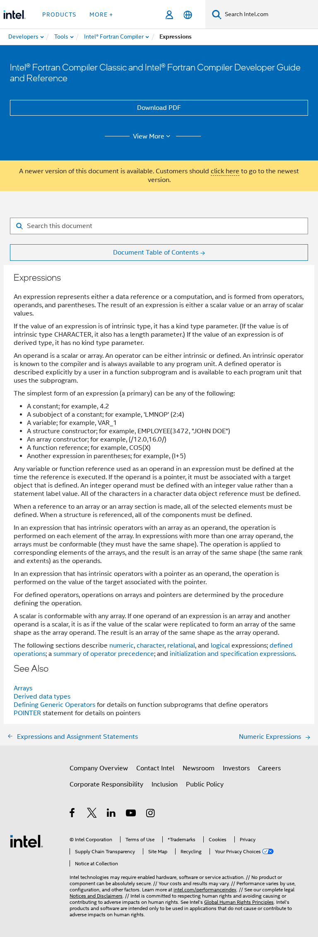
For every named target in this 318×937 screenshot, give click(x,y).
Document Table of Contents (155, 252)
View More (148, 136)
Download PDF (159, 108)
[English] (187, 14)
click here (225, 171)
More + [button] (101, 14)
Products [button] (59, 14)
